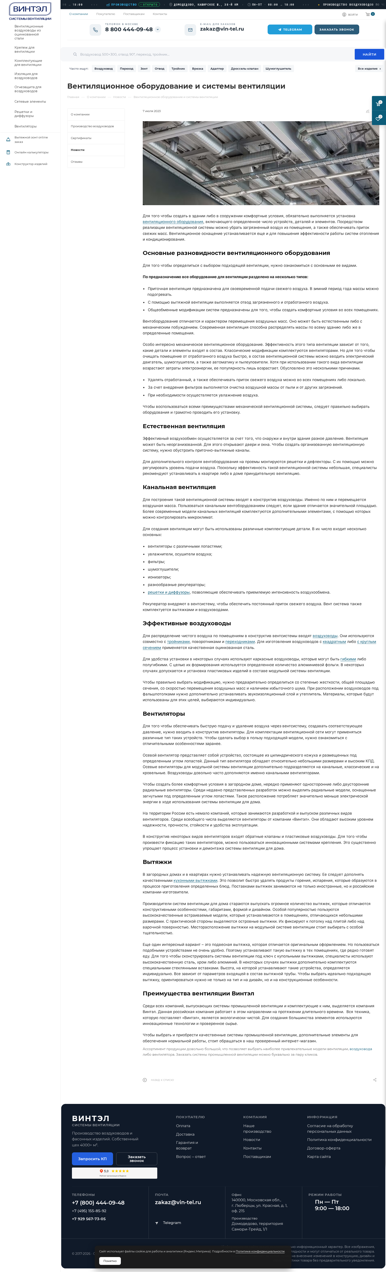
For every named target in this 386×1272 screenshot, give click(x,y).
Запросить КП (92, 1159)
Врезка (197, 68)
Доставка (185, 1134)
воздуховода (361, 1049)
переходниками (240, 641)
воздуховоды (325, 636)
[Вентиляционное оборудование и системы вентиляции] (261, 163)
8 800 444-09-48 (129, 29)
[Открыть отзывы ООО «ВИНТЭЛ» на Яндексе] (114, 1173)
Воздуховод (103, 68)
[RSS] (367, 111)
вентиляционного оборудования (173, 221)
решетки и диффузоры (169, 592)
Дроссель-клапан (244, 68)
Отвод (159, 68)
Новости (251, 1139)
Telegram (292, 29)
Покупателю (190, 1117)
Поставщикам (257, 1156)
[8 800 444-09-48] (98, 1203)
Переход (126, 68)
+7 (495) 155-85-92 (89, 1211)
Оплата (183, 1126)
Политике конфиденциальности (260, 1251)
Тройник (178, 68)
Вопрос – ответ (191, 1156)
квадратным (334, 641)
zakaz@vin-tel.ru (178, 1202)
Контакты (252, 1148)
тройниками (178, 641)
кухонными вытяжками (195, 880)
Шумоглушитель (278, 68)
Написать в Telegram (168, 1223)
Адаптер (217, 68)
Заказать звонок (137, 1159)
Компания (255, 1117)
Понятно (110, 1261)
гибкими (348, 659)
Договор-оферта (323, 1148)
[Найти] (369, 54)
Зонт (144, 68)
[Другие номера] (158, 29)
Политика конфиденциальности (339, 1139)
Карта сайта (319, 1156)
